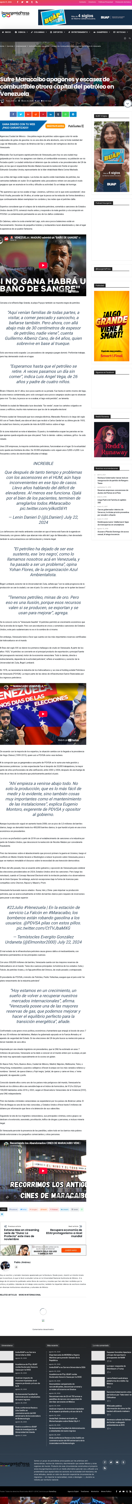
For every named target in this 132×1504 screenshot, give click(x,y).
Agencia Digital (73, 1491)
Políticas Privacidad (105, 2)
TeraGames (85, 1491)
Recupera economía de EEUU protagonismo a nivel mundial (64, 1232)
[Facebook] (17, 2)
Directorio (92, 2)
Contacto (82, 2)
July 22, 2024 (69, 942)
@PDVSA (31, 923)
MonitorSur (95, 1491)
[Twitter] (22, 2)
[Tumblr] (32, 2)
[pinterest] (43, 114)
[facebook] (13, 114)
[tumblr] (58, 114)
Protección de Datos (123, 2)
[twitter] (20, 114)
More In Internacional (30, 1295)
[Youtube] (27, 2)
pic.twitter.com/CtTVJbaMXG (43, 928)
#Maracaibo (59, 503)
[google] (28, 114)
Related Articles (8, 1295)
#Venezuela (34, 907)
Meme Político (106, 1491)
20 (110, 1361)
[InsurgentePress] (17, 9)
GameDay (52, 1491)
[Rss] (37, 2)
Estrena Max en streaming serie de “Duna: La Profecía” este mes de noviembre (21, 1233)
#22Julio (15, 907)
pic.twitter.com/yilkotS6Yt (43, 508)
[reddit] (35, 114)
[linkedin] (50, 114)
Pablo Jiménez (11, 101)
